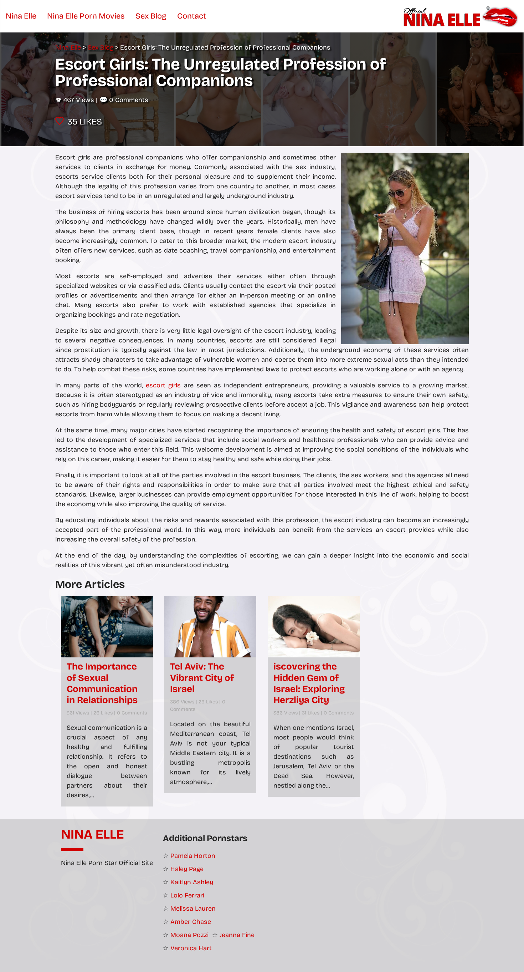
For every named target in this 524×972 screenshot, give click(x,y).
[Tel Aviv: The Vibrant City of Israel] (210, 626)
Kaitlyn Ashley (191, 882)
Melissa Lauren (193, 908)
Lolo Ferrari (187, 895)
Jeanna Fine (237, 935)
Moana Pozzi (189, 935)
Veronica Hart (191, 948)
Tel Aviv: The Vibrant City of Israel (202, 677)
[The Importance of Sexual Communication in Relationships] (107, 626)
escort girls (163, 385)
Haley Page (187, 869)
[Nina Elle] (461, 16)
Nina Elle (92, 834)
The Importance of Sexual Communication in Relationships (102, 683)
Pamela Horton (192, 856)
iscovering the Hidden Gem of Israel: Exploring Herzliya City (309, 683)
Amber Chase (190, 922)
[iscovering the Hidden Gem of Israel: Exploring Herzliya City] (314, 626)
